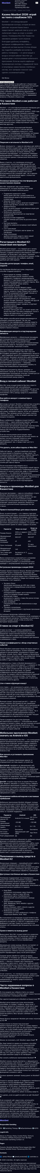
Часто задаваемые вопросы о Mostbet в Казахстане (18, 96)
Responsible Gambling (8, 1139)
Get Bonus (5, 78)
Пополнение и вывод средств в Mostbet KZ (18, 94)
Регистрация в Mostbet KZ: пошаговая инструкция (19, 86)
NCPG (35, 1128)
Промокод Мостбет (22, 7)
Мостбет (26, 424)
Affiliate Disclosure (14, 1138)
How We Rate (26, 1138)
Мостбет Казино (21, 4)
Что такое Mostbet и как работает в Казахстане (18, 84)
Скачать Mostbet (6, 1147)
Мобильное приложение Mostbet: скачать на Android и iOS (16, 92)
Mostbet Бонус (20, 5)
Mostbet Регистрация (21, 1147)
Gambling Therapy (10, 1128)
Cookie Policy (22, 1136)
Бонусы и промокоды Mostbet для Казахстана (16, 88)
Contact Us (20, 1139)
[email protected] (21, 1157)
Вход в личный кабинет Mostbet (12, 88)
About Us (3, 1136)
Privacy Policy (12, 1136)
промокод (13, 1033)
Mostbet (29, 127)
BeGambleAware (25, 1128)
